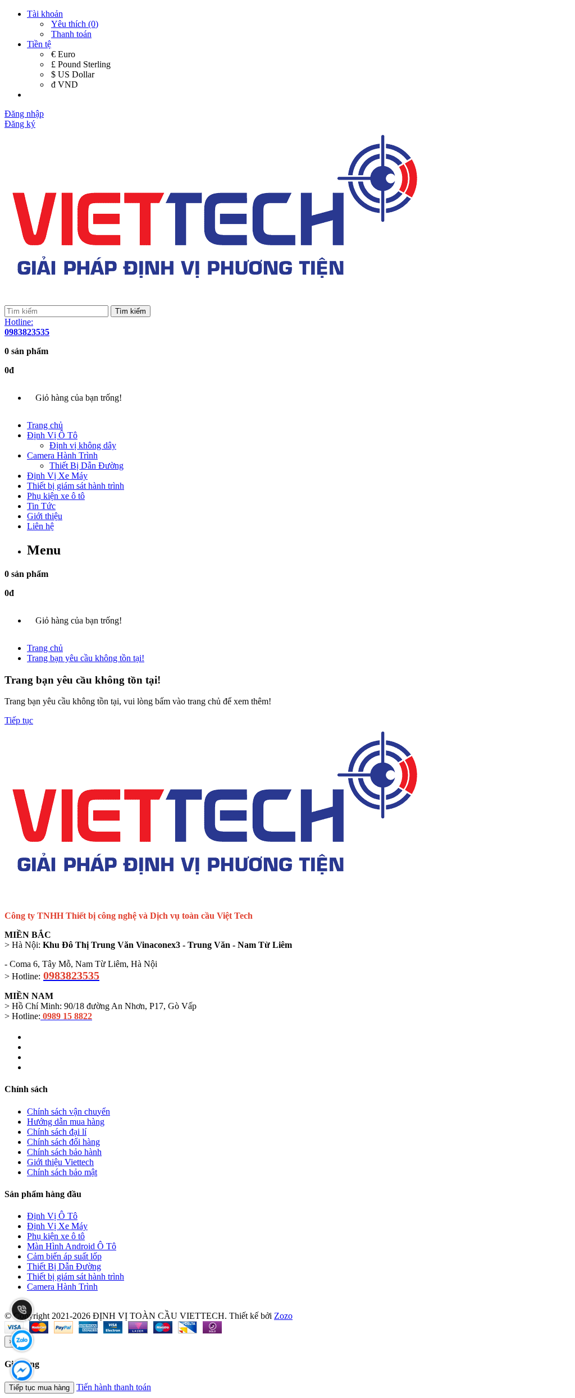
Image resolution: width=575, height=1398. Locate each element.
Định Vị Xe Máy (57, 475)
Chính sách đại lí (56, 1131)
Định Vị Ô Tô (52, 435)
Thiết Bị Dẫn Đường (86, 465)
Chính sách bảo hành (64, 1152)
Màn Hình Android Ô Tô (71, 1246)
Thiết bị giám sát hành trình (75, 486)
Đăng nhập (24, 113)
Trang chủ (45, 425)
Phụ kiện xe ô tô (56, 496)
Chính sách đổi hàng (63, 1142)
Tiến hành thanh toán (113, 1387)
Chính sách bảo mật (62, 1172)
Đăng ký (19, 124)
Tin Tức (41, 506)
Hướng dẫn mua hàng (65, 1121)
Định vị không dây (82, 445)
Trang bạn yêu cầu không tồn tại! (85, 658)
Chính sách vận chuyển (68, 1111)
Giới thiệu (44, 516)
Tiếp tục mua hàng (39, 1387)
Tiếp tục (18, 720)
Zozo (283, 1316)
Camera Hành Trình (62, 455)
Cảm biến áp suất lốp (64, 1256)
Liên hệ (40, 526)
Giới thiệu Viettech (60, 1162)
